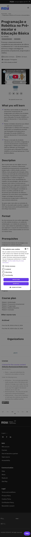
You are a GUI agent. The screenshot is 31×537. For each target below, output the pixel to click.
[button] (15, 287)
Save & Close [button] (16, 279)
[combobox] (25, 249)
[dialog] (15, 268)
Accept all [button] (16, 283)
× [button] (27, 248)
